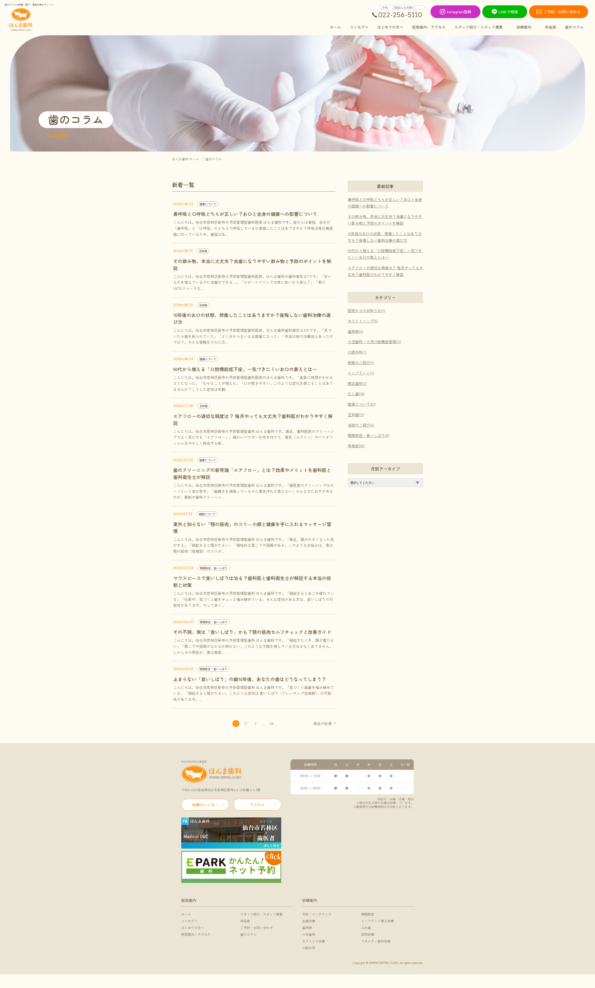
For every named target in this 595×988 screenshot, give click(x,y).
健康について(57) (362, 404)
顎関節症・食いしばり (214, 568)
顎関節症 (367, 914)
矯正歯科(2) (357, 383)
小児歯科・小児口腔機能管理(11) (374, 341)
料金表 (245, 921)
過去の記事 (322, 723)
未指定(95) (356, 445)
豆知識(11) (356, 414)
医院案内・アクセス (196, 934)
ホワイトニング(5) (363, 321)
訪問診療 (367, 934)
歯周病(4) (355, 331)
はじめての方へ (192, 927)
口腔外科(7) (357, 352)
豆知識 (203, 251)
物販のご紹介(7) (361, 362)
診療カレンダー (205, 804)
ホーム (186, 914)
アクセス (257, 804)
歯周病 (307, 927)
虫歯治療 (308, 921)
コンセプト (189, 921)
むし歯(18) (356, 393)
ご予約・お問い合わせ (256, 927)
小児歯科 (308, 934)
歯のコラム (248, 934)
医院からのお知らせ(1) (366, 310)
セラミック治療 (313, 941)
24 (271, 723)
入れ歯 (366, 927)
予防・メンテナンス (316, 914)
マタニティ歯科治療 (375, 941)
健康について (207, 204)
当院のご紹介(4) (361, 425)
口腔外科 (308, 947)
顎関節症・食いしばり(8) (368, 435)
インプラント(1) (361, 373)
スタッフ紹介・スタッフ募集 (261, 914)
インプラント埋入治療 (377, 921)
